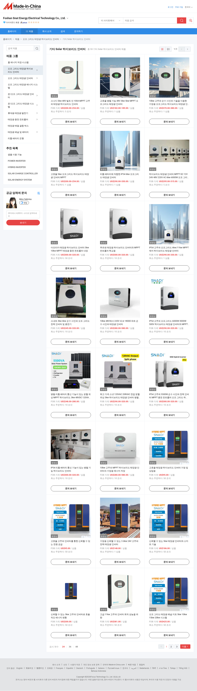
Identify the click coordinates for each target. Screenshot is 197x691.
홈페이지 (12, 31)
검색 (63, 31)
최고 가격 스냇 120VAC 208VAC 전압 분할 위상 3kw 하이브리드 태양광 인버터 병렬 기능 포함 (120, 397)
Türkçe (172, 668)
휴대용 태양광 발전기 (18, 113)
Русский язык (113, 668)
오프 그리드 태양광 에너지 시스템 (23, 86)
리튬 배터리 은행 (16, 138)
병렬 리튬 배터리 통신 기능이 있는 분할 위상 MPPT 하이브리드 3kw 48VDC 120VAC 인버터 (71, 397)
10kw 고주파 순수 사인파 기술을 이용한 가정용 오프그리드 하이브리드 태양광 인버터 (168, 104)
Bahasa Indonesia (98, 671)
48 (76, 646)
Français (59, 668)
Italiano (101, 668)
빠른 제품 (132, 664)
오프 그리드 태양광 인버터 (20, 78)
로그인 (170, 7)
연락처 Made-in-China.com (114, 664)
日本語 (50, 668)
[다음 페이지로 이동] (188, 49)
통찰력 (142, 664)
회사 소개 (46, 31)
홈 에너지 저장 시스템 (18, 62)
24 (63, 646)
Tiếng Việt (183, 668)
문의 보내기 (70, 121)
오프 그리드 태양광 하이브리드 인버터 (20, 70)
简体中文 (29, 668)
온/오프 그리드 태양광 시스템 (21, 105)
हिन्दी (154, 668)
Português (90, 668)
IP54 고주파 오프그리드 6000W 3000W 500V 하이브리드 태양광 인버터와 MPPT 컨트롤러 (168, 324)
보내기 (23, 222)
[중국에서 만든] (23, 6)
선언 (65, 664)
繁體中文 (40, 668)
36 (70, 646)
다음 (184, 646)
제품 (31, 31)
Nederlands (144, 668)
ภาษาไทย (163, 668)
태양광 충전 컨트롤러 (18, 119)
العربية (133, 668)
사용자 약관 (75, 664)
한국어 (125, 668)
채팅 (25, 202)
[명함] (38, 193)
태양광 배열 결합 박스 (18, 125)
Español (69, 668)
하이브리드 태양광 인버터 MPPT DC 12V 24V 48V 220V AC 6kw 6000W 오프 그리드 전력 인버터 (168, 177)
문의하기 (78, 31)
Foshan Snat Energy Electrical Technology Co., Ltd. (34, 18)
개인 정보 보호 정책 (91, 664)
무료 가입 (179, 7)
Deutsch (79, 668)
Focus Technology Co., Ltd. (102, 676)
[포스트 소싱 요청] (191, 20)
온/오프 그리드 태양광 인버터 (21, 96)
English (19, 668)
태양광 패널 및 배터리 (18, 132)
